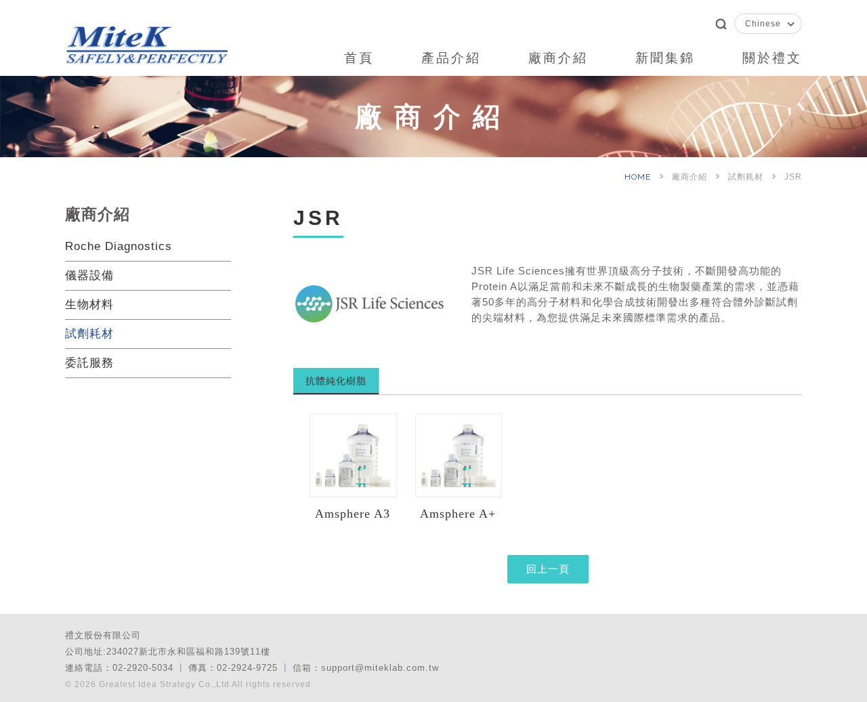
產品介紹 (451, 58)
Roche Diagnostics (118, 246)
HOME (639, 177)
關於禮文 (772, 58)
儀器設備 (89, 275)
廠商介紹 (558, 58)
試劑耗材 (89, 333)
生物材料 (89, 304)
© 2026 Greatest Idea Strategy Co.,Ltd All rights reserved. (189, 684)
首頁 (359, 58)
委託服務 (89, 362)
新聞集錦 (665, 58)
